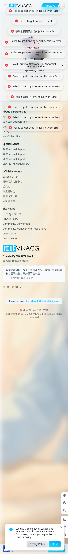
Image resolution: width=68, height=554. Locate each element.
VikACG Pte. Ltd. (42, 313)
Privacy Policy (10, 218)
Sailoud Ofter (10, 176)
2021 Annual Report (14, 154)
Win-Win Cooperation (15, 121)
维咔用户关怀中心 (12, 181)
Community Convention (16, 223)
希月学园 (41, 301)
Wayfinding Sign (12, 136)
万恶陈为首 (9, 201)
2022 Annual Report (14, 149)
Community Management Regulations (24, 228)
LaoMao (31, 301)
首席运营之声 (10, 196)
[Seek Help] (64, 534)
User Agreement (12, 214)
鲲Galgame (53, 301)
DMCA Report (11, 238)
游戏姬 (6, 186)
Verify (6, 131)
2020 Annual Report (14, 159)
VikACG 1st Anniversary (16, 164)
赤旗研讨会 (9, 191)
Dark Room (9, 233)
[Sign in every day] (64, 495)
